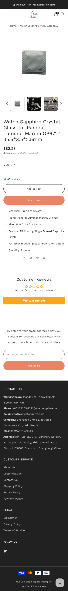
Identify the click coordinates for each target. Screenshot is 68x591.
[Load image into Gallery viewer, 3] (51, 104)
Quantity (9, 164)
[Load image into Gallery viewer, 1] (17, 104)
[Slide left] (7, 103)
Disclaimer (10, 517)
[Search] (63, 14)
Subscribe (34, 365)
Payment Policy (13, 498)
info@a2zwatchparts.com (28, 413)
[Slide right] (60, 103)
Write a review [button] (34, 300)
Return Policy (11, 492)
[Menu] (5, 14)
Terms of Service (14, 530)
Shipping (7, 153)
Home (13, 25)
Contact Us (10, 479)
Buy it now (34, 200)
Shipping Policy (13, 486)
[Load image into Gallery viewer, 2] (34, 104)
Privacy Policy (12, 524)
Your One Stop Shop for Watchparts (34, 582)
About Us (9, 467)
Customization (12, 473)
